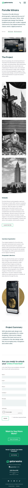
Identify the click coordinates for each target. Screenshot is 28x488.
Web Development (18, 31)
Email (3, 380)
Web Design (10, 31)
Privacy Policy (12, 486)
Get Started (14, 455)
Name (3, 374)
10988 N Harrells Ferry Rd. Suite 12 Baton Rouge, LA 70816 (14, 473)
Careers (18, 486)
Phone (3, 386)
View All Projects (14, 439)
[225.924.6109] (20, 2)
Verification (4, 408)
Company (4, 392)
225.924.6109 (14, 470)
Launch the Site (7, 225)
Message (4, 398)
